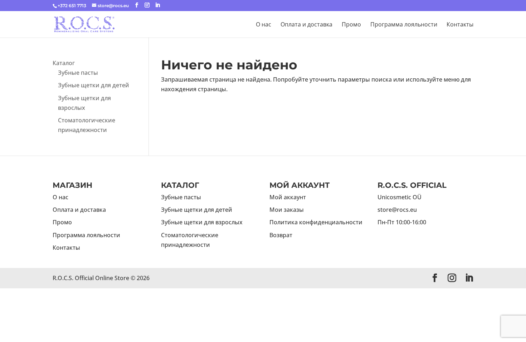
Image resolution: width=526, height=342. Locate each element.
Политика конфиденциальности (315, 222)
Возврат (280, 235)
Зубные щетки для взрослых (202, 222)
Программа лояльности (403, 25)
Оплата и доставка (306, 25)
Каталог (64, 63)
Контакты (460, 25)
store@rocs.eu (397, 210)
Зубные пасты (78, 73)
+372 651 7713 (72, 5)
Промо (351, 25)
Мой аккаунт (287, 197)
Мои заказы (286, 210)
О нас (263, 25)
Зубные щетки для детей (93, 85)
